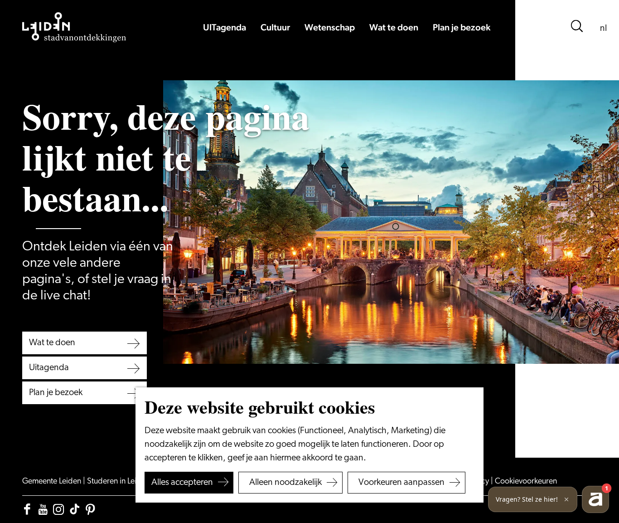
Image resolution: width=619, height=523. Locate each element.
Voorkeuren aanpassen (401, 482)
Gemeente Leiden (52, 482)
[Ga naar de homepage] (74, 27)
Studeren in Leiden (119, 482)
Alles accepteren (182, 482)
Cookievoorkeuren (526, 482)
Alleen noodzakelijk (285, 482)
